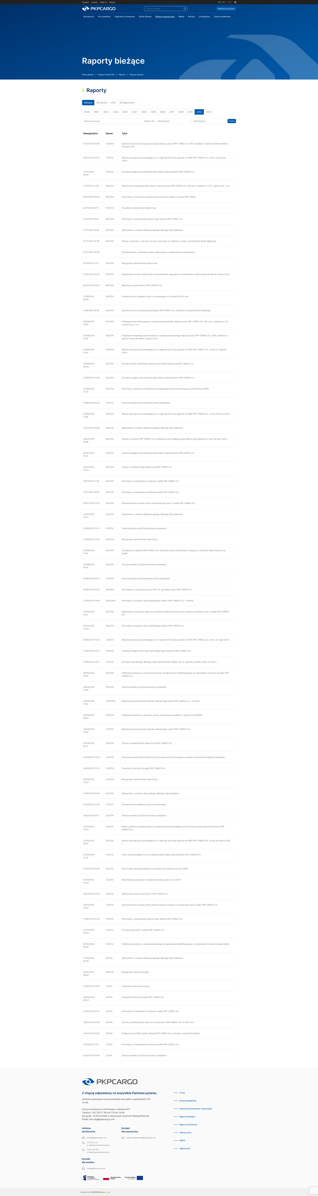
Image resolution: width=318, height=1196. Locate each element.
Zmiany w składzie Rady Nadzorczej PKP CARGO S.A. (147, 467)
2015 (190, 112)
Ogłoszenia (184, 1148)
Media (181, 16)
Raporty (122, 74)
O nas (182, 1092)
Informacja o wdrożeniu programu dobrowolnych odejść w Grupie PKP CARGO (159, 197)
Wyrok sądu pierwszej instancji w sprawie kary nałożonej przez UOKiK (155, 868)
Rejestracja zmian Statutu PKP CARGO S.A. (142, 285)
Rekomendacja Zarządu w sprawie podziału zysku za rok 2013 (151, 879)
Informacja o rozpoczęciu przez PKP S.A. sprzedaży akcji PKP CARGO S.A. (157, 589)
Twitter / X (103, 2)
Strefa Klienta (145, 16)
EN (219, 2)
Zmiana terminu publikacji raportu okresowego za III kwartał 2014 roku (155, 296)
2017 (171, 112)
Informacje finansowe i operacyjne (195, 1108)
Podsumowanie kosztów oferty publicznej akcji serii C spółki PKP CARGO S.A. (158, 503)
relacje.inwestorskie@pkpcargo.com (141, 1138)
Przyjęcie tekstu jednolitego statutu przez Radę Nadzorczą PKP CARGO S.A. (158, 363)
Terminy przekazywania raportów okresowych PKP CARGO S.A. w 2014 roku (158, 1022)
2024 (106, 112)
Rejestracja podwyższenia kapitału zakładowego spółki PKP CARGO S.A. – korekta (160, 701)
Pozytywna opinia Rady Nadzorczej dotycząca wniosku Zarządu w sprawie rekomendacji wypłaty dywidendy (173, 757)
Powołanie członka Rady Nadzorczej (139, 208)
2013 (208, 112)
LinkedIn (94, 2)
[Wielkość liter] (229, 2)
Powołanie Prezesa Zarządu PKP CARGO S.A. (143, 997)
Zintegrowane (127, 102)
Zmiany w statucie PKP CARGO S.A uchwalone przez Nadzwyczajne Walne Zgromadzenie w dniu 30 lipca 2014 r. (175, 439)
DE (224, 2)
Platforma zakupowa (226, 9)
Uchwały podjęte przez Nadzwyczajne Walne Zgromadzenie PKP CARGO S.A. (158, 172)
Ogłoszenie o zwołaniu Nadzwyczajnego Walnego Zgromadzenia (152, 230)
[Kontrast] (235, 2)
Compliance (204, 16)
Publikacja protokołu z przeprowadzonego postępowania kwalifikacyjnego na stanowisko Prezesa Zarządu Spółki (175, 944)
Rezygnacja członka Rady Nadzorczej (139, 263)
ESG (113, 102)
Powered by (92, 1192)
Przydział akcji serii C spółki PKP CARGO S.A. (143, 930)
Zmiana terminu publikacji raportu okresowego (144, 804)
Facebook (85, 2)
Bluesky (112, 2)
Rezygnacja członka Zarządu (135, 972)
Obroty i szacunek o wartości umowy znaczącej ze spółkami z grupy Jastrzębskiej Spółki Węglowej (169, 241)
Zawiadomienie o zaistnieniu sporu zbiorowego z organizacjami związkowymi (158, 252)
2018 (162, 112)
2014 (199, 112)
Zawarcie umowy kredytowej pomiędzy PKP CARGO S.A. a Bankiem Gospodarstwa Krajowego (166, 310)
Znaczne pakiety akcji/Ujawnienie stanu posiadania (146, 403)
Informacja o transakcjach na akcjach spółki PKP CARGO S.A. (150, 481)
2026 (87, 112)
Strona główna (88, 74)
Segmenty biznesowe (125, 16)
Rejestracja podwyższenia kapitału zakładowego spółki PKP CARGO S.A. (156, 729)
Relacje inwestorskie (165, 16)
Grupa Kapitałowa (187, 1100)
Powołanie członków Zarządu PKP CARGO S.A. (144, 768)
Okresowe (101, 102)
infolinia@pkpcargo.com (96, 1138)
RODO (182, 1140)
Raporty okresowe (188, 1124)
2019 (153, 112)
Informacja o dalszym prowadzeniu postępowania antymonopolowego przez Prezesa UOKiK (165, 388)
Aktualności (88, 16)
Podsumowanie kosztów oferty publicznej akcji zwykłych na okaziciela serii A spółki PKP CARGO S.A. (170, 905)
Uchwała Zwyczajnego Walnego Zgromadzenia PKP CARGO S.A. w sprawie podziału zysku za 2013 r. (169, 662)
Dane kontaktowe (222, 16)
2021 (134, 112)
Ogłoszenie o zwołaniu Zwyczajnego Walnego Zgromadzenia (150, 793)
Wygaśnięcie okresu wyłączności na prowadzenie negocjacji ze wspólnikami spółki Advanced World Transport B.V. (176, 274)
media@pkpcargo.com (96, 1168)
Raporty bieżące (187, 1116)
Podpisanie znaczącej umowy (136, 986)
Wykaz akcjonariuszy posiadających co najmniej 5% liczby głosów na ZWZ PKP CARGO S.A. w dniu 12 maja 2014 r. (176, 640)
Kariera (191, 16)
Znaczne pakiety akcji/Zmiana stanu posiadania (144, 528)
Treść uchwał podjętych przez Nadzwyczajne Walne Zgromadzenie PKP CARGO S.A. (161, 854)
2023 (115, 112)
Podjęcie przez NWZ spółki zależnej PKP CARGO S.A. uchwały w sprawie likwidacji (161, 1033)
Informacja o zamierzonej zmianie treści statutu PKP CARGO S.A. (152, 219)
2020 (144, 112)
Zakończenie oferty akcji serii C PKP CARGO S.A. (145, 894)
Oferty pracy (185, 1132)
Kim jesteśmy (104, 16)
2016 (180, 112)
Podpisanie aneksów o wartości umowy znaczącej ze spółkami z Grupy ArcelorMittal (162, 715)
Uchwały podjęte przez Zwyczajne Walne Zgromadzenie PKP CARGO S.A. (156, 651)
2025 (96, 112)
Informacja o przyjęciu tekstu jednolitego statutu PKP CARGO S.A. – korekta (157, 600)
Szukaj (232, 121)
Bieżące (88, 102)
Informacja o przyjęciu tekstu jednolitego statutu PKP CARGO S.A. (153, 625)
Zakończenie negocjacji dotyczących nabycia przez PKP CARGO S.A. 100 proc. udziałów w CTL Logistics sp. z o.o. (176, 186)
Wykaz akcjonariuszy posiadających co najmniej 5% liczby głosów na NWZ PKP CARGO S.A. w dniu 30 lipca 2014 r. (176, 414)
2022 (125, 112)
